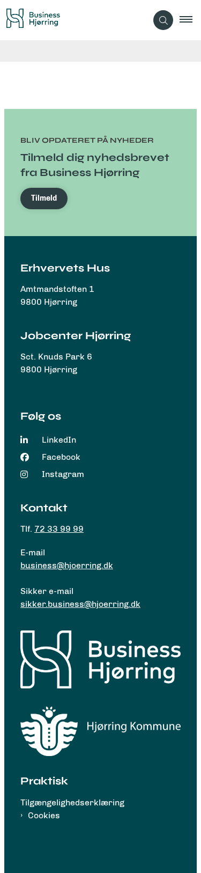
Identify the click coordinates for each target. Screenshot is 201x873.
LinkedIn (59, 440)
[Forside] (100, 659)
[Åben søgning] (163, 20)
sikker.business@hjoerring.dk (80, 604)
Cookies (44, 815)
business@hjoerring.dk (66, 565)
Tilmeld (44, 198)
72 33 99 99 (59, 529)
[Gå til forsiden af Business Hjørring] (73, 20)
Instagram (63, 474)
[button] (190, 20)
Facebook (61, 457)
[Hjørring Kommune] (100, 731)
